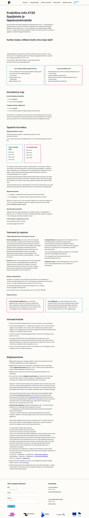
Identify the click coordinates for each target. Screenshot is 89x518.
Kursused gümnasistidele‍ (41, 456)
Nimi (8, 487)
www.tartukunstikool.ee (54, 492)
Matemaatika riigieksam (41, 454)
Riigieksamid (26, 458)
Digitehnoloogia (67, 2)
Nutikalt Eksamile (34, 397)
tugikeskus (15, 108)
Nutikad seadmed (46, 2)
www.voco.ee (51, 504)
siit (40, 445)
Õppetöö (25, 2)
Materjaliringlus (34, 2)
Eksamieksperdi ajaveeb (23, 395)
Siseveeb (14, 197)
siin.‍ (54, 389)
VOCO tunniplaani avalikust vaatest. (16, 204)
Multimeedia (56, 2)
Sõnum (9, 498)
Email (8, 492)
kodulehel (14, 99)
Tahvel (12, 194)
